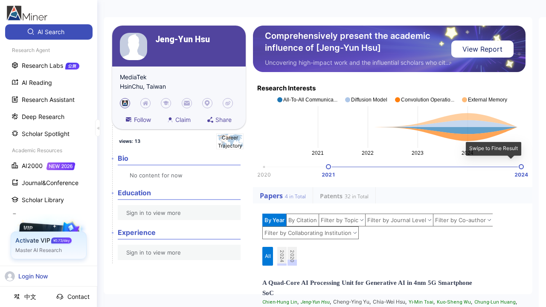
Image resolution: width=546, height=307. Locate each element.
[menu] (48, 158)
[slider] (328, 167)
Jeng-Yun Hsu (182, 39)
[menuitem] (49, 32)
